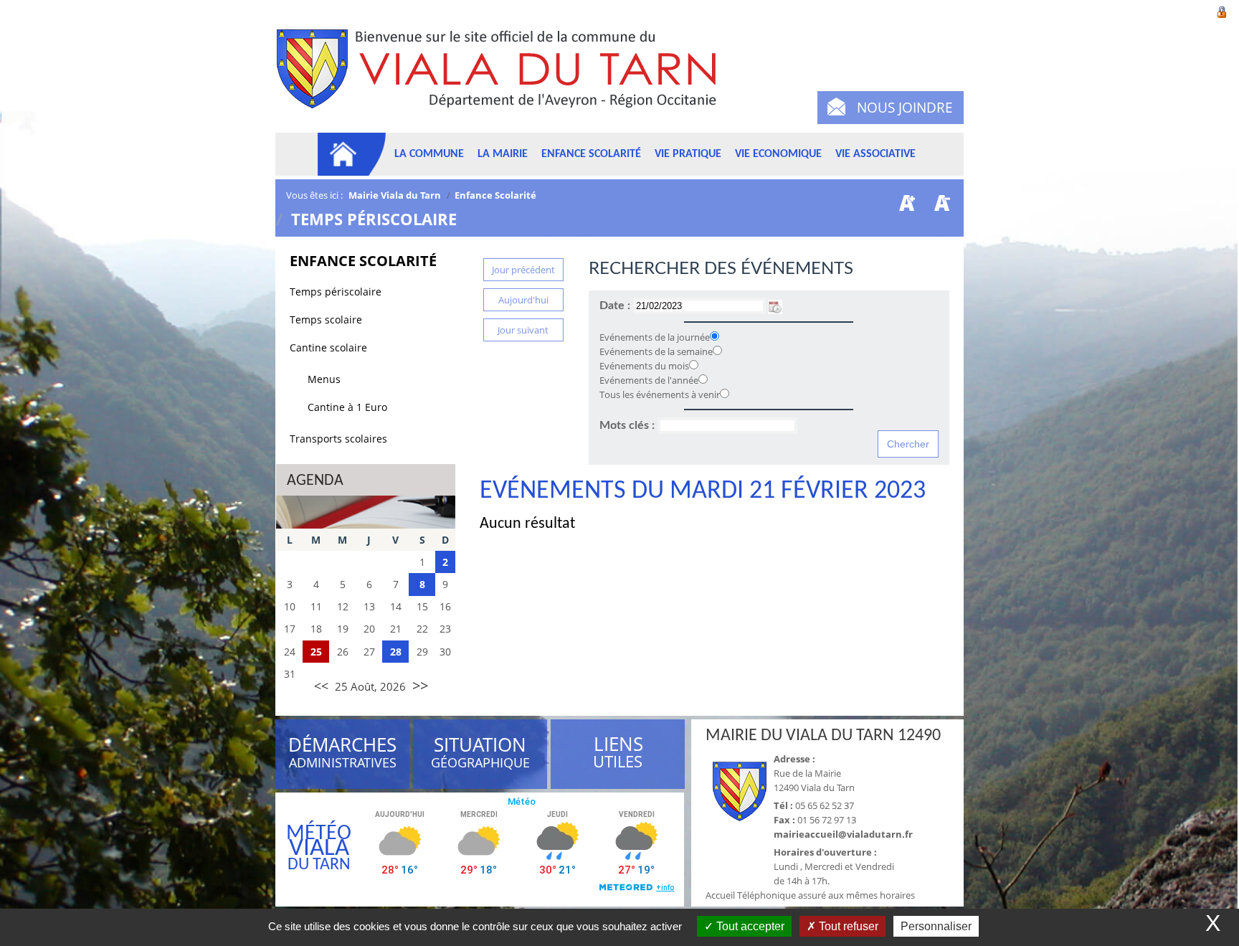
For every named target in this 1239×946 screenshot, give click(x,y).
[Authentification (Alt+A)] (1221, 10)
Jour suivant (523, 329)
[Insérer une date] (775, 305)
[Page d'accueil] (352, 154)
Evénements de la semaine (656, 351)
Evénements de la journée (654, 337)
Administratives (342, 754)
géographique (481, 754)
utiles (618, 753)
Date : (616, 305)
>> (420, 685)
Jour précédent (523, 269)
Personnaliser (936, 926)
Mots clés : (628, 425)
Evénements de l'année (648, 380)
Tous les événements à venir (659, 394)
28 (396, 651)
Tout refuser (847, 926)
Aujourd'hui (523, 299)
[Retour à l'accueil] (503, 77)
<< (321, 685)
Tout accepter (748, 926)
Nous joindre (905, 107)
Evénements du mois (644, 365)
